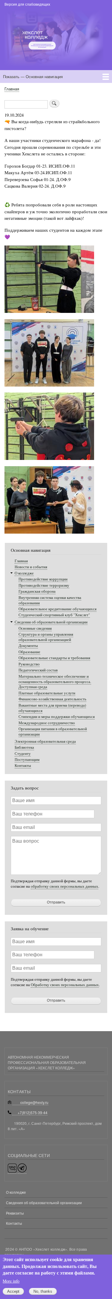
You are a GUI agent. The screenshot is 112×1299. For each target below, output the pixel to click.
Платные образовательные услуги (47, 693)
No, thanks (42, 1291)
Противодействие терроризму (44, 585)
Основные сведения (35, 628)
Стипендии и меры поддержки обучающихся (57, 716)
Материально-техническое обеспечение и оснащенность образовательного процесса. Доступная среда (55, 682)
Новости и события (31, 566)
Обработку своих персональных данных (65, 984)
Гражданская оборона (37, 591)
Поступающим (27, 759)
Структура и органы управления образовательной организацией (46, 637)
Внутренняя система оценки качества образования (50, 600)
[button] (49, 316)
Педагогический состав (38, 670)
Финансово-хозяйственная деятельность (52, 699)
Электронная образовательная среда (45, 741)
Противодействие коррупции (43, 579)
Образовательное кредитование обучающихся (57, 608)
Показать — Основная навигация (33, 76)
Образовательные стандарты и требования (54, 657)
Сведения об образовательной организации (51, 622)
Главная (11, 89)
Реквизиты (15, 1212)
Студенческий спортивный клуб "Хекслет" (54, 614)
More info (11, 1281)
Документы (28, 645)
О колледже (24, 573)
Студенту (23, 753)
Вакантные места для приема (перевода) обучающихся (52, 708)
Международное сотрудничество (47, 722)
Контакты (23, 765)
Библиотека (24, 747)
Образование (29, 651)
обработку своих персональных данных (64, 886)
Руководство (29, 664)
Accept (13, 1291)
